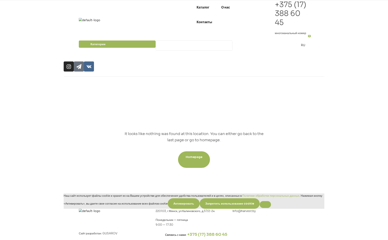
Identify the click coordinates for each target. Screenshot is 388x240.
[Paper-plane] (79, 66)
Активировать (183, 203)
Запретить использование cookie (229, 203)
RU (303, 45)
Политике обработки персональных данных (270, 195)
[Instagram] (69, 66)
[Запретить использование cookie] (265, 204)
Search (226, 46)
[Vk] (89, 66)
